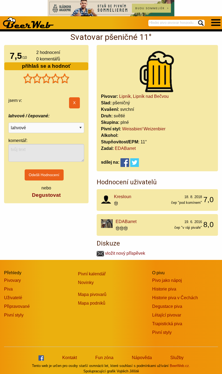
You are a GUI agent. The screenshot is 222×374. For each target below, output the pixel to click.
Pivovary (12, 280)
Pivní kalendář (92, 274)
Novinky (86, 282)
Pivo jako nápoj (167, 280)
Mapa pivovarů (92, 294)
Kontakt (69, 357)
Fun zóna (104, 357)
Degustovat (46, 195)
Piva (8, 289)
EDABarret (125, 148)
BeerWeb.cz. (180, 366)
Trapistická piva (167, 323)
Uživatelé (13, 297)
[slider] (46, 78)
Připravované (17, 306)
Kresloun (122, 196)
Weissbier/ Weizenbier (143, 129)
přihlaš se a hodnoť (46, 66)
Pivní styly (14, 315)
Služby (177, 357)
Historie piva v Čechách (175, 297)
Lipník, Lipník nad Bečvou (144, 96)
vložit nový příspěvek (124, 253)
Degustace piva (167, 306)
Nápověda (142, 357)
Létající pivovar (166, 315)
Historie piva (164, 289)
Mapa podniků (91, 303)
